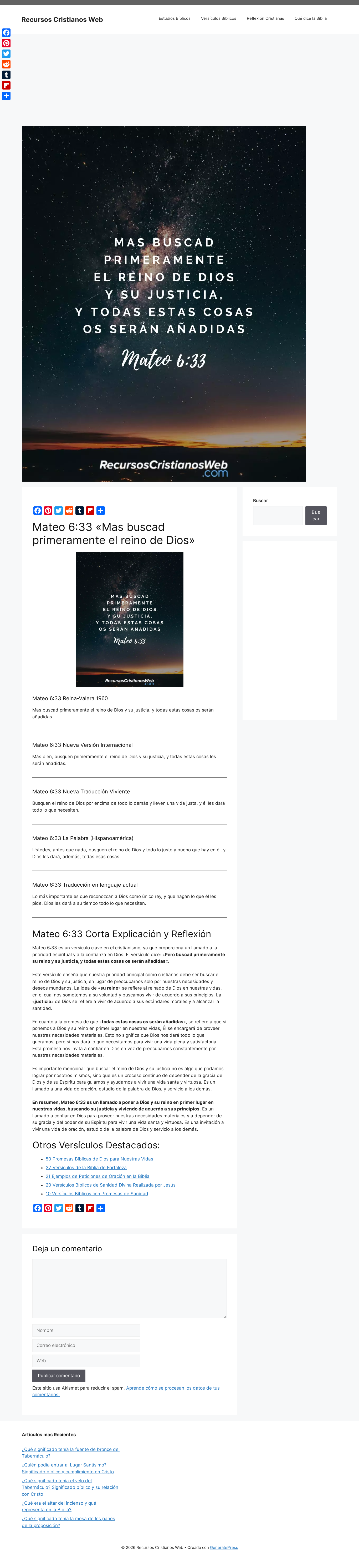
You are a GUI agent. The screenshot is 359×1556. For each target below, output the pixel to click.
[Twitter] (6, 53)
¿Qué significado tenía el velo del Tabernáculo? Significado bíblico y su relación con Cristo (70, 1487)
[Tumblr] (6, 75)
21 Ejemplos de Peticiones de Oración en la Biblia (98, 1176)
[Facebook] (6, 32)
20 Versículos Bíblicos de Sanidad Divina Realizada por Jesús (111, 1185)
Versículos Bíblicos (218, 18)
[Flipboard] (6, 85)
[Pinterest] (6, 43)
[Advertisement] (179, 87)
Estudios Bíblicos (175, 18)
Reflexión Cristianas (265, 18)
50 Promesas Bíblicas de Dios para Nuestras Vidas (99, 1159)
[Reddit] (6, 64)
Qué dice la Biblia (311, 18)
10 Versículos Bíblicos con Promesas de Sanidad (97, 1193)
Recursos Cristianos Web (62, 19)
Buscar (260, 500)
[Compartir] (6, 96)
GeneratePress (224, 1547)
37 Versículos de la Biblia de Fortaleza (86, 1167)
